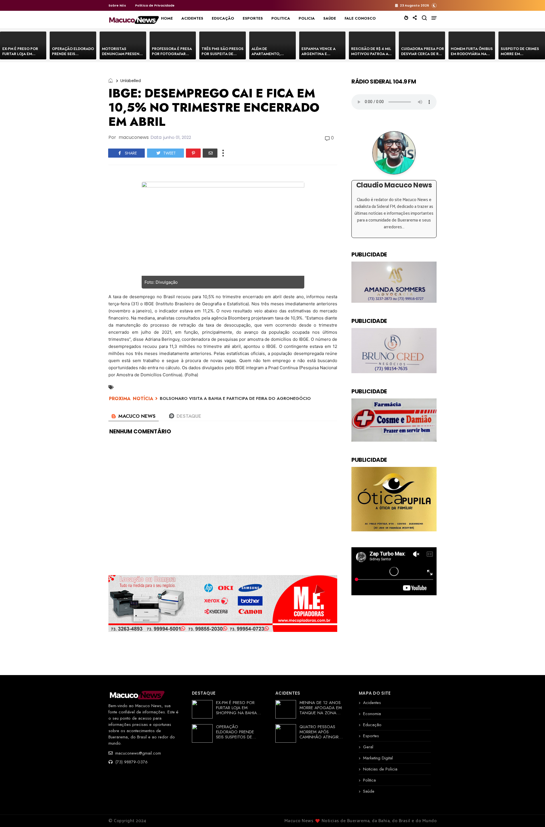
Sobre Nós (117, 5)
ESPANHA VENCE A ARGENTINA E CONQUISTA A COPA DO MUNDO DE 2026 (320, 56)
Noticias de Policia (380, 769)
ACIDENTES (192, 18)
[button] (434, 5)
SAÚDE (329, 18)
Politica (369, 780)
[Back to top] (530, 813)
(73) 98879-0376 (131, 762)
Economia (372, 714)
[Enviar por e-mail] (210, 153)
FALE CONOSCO (360, 18)
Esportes (371, 736)
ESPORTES (253, 18)
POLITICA (280, 18)
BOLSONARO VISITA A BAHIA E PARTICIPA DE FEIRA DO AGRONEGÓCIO (235, 398)
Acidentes (372, 702)
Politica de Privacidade (155, 5)
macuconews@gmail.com (137, 753)
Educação (372, 725)
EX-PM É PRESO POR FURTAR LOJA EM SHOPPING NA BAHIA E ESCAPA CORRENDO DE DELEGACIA (238, 712)
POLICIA (307, 18)
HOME (167, 18)
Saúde (368, 791)
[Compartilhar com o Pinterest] (193, 153)
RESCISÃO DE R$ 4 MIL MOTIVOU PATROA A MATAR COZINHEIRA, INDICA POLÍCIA (371, 56)
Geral (368, 747)
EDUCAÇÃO (223, 18)
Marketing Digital (378, 758)
